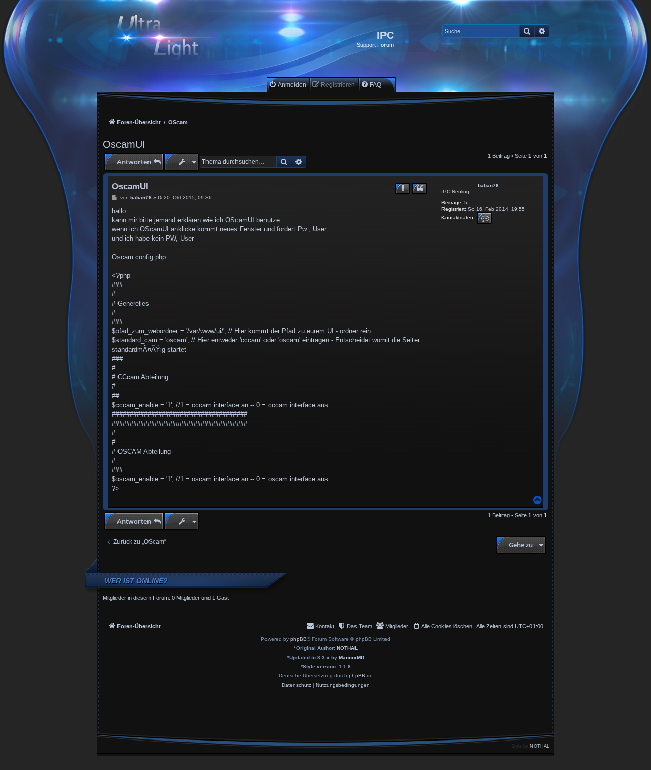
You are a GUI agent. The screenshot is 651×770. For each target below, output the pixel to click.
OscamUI (124, 144)
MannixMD (351, 657)
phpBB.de (361, 675)
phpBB (298, 639)
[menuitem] (287, 84)
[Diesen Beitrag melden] (402, 189)
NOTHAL (347, 648)
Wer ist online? (136, 581)
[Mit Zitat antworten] (419, 189)
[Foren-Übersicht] (166, 39)
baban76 (488, 185)
